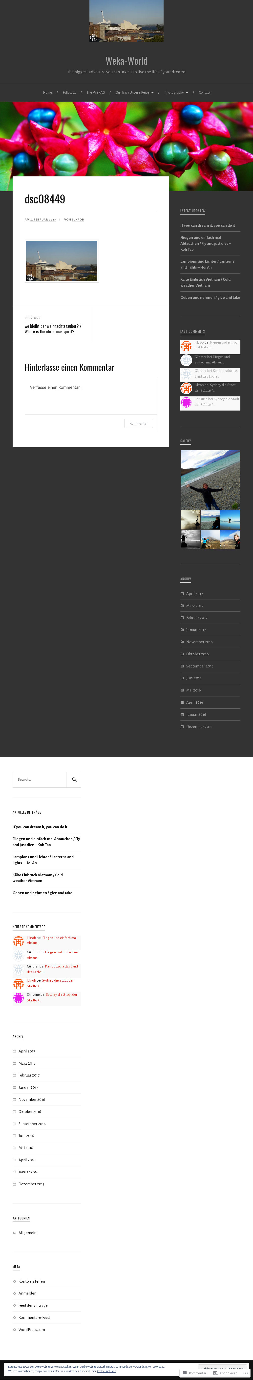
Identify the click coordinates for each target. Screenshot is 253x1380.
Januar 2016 (196, 714)
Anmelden (27, 1293)
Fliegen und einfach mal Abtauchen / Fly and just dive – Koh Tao (205, 243)
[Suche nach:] (47, 780)
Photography (174, 92)
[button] (210, 480)
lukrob (78, 219)
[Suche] (73, 780)
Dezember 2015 (199, 726)
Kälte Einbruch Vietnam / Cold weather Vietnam (205, 282)
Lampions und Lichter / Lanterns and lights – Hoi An (207, 264)
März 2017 (194, 606)
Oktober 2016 (197, 654)
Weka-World (126, 60)
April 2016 (194, 702)
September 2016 (199, 666)
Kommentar (138, 423)
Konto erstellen (32, 1281)
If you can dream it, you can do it (207, 225)
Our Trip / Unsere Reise (132, 92)
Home (47, 92)
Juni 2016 (194, 678)
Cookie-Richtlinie (106, 1371)
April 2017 (194, 593)
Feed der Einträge (33, 1305)
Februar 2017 (196, 617)
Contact (204, 92)
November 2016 (199, 642)
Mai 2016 (193, 690)
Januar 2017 (196, 630)
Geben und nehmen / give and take (210, 297)
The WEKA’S (96, 92)
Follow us (69, 92)
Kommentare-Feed (34, 1317)
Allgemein (27, 1233)
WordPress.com (32, 1329)
